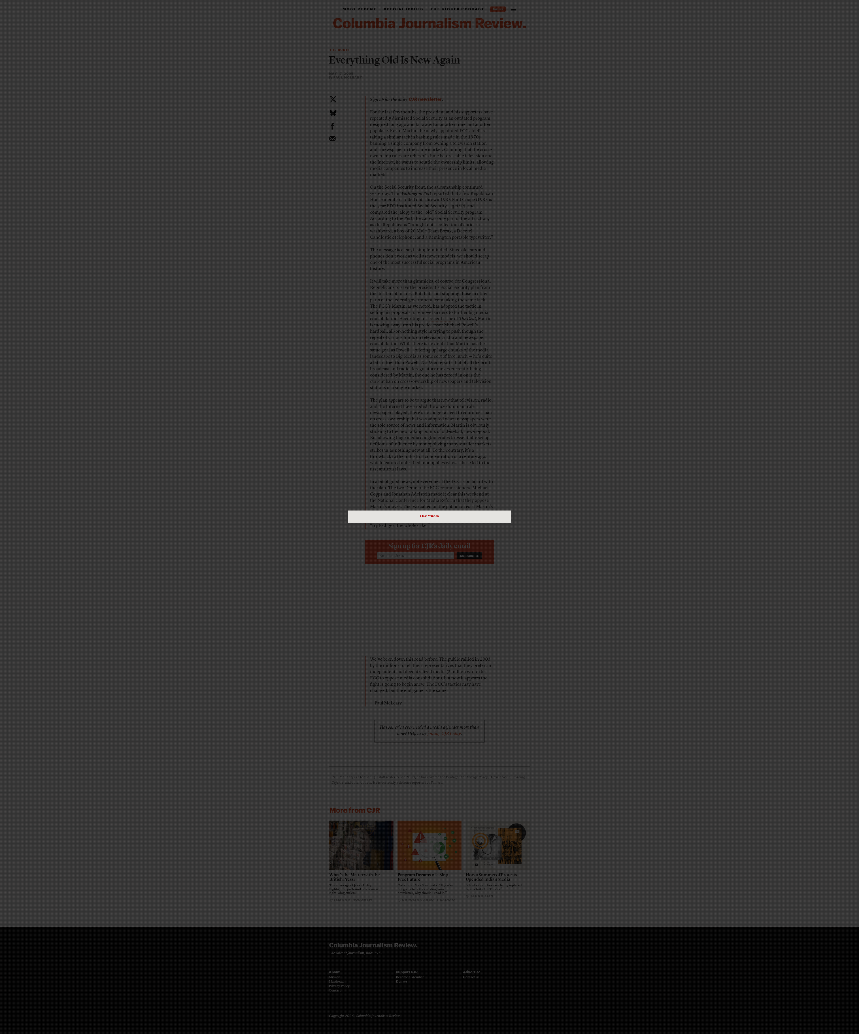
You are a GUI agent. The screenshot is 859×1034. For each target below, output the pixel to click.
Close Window (429, 515)
